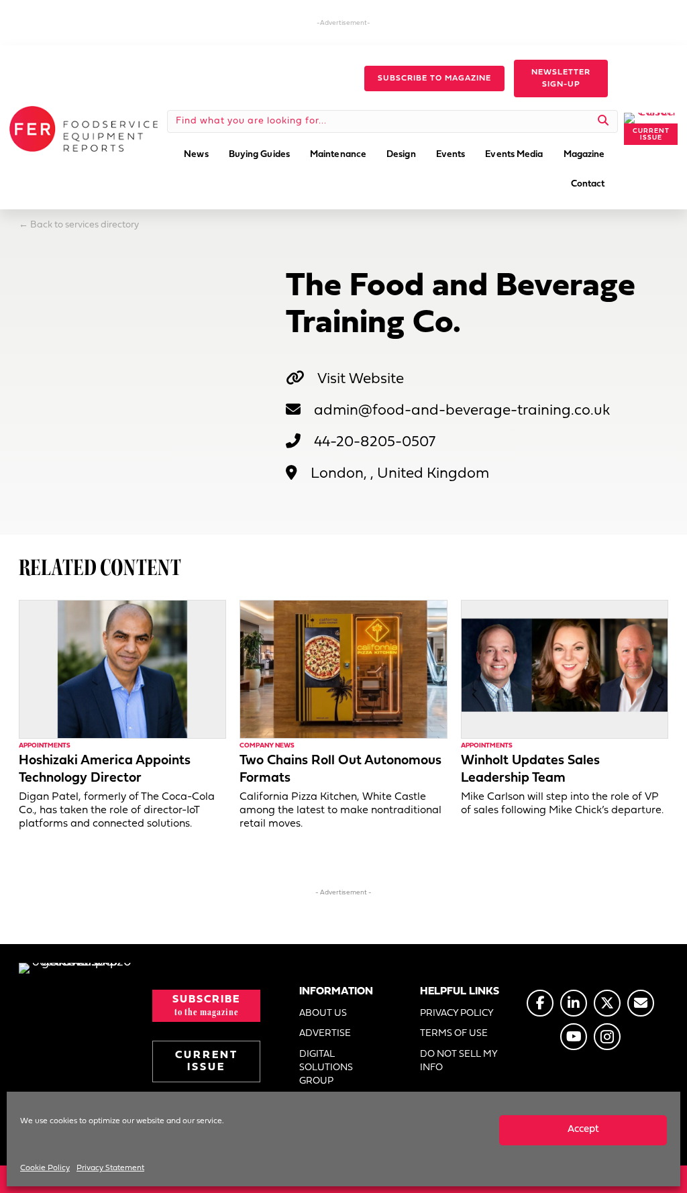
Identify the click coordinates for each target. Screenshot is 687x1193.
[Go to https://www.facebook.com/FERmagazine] (540, 1003)
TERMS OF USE (454, 1034)
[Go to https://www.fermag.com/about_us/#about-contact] (640, 1003)
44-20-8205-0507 (374, 442)
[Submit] (603, 121)
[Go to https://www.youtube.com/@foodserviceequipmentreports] (573, 1036)
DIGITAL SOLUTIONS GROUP (326, 1068)
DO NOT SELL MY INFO (458, 1061)
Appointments (44, 745)
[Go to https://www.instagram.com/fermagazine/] (607, 1036)
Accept (583, 1130)
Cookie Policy (45, 1168)
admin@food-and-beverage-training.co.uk (462, 411)
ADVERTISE (325, 1034)
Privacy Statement (110, 1168)
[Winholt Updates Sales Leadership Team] (565, 669)
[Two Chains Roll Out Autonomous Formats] (343, 669)
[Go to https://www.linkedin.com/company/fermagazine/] (573, 1003)
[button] (434, 78)
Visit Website (360, 379)
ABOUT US (323, 1013)
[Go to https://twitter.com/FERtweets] (607, 1003)
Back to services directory (84, 225)
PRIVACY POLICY (457, 1013)
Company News (267, 745)
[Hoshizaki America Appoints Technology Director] (122, 669)
